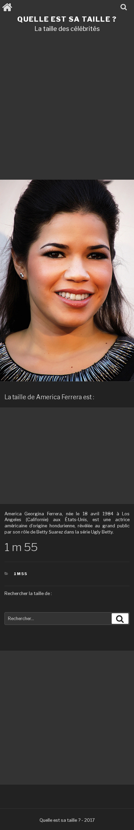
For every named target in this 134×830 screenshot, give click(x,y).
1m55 (20, 573)
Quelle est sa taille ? (67, 19)
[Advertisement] (67, 109)
